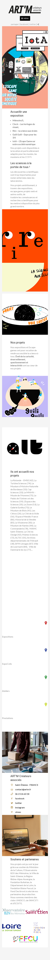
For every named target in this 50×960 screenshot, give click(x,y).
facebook (24, 24)
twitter (33, 24)
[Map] (25, 580)
